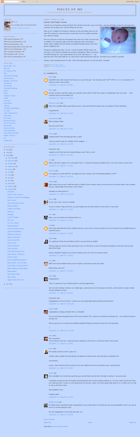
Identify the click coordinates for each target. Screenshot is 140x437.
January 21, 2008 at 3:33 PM (61, 344)
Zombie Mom (8, 140)
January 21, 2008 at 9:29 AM (61, 293)
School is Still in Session (15, 194)
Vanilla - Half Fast (9, 135)
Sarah (50, 276)
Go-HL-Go (7, 101)
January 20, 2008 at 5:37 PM (61, 113)
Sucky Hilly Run (12, 248)
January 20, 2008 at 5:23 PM (61, 85)
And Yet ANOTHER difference (16, 260)
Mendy (51, 373)
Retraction (10, 211)
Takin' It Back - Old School (15, 254)
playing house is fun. (57, 66)
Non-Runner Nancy (10, 120)
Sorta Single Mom (9, 130)
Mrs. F (91, 54)
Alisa (5, 73)
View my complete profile (20, 28)
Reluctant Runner (54, 103)
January (10, 189)
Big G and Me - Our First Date (16, 263)
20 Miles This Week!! (14, 209)
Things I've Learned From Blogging (18, 197)
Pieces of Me (70, 9)
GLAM (6, 98)
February (11, 186)
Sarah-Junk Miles (9, 128)
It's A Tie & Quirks (13, 223)
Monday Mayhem (12, 226)
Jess (50, 260)
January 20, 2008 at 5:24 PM (61, 98)
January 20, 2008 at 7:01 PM (61, 155)
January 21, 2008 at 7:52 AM (61, 271)
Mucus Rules (11, 277)
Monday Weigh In (12, 206)
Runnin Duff (7, 125)
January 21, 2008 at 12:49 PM (61, 330)
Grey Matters (8, 103)
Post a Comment (49, 419)
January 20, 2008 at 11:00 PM (61, 194)
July (9, 172)
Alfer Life (7, 68)
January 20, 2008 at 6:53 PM (61, 144)
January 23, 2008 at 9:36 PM (61, 415)
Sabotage (10, 214)
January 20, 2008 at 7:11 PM (61, 166)
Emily (5, 93)
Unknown (52, 171)
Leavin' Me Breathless (14, 231)
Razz (50, 214)
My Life (51, 134)
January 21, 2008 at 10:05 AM (61, 304)
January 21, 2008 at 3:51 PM (61, 368)
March (10, 183)
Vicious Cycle (11, 243)
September (11, 166)
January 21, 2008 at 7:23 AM (61, 209)
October (10, 163)
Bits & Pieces (11, 200)
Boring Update (11, 271)
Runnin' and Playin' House (15, 228)
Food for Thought (12, 217)
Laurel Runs (7, 115)
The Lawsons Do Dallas (11, 133)
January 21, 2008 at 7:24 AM (61, 220)
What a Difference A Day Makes (17, 268)
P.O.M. (15, 22)
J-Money (6, 105)
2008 (8, 155)
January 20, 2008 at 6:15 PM (61, 129)
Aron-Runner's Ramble (11, 76)
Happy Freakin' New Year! (15, 280)
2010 (8, 150)
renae (50, 335)
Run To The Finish (9, 123)
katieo (51, 348)
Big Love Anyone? (13, 246)
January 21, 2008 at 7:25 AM (61, 233)
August (10, 169)
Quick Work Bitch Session (15, 203)
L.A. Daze (7, 111)
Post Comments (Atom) (60, 426)
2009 (8, 152)
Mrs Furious (7, 118)
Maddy (51, 238)
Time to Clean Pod (13, 240)
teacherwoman (53, 118)
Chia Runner (8, 83)
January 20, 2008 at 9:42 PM (61, 176)
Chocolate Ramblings (10, 88)
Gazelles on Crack (10, 96)
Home (90, 422)
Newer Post (47, 422)
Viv (50, 160)
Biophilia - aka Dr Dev (11, 81)
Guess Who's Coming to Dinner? (17, 265)
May (9, 178)
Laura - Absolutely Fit (10, 113)
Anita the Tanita (12, 257)
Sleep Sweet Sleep (13, 274)
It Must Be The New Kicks (15, 251)
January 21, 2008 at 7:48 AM (61, 255)
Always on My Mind (13, 237)
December (11, 158)
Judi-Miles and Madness (11, 108)
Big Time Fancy (9, 78)
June (9, 175)
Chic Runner (8, 86)
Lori (50, 225)
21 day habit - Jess (10, 66)
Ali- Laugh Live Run (10, 71)
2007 (8, 284)
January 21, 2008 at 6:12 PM (61, 397)
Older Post (132, 422)
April (9, 180)
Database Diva (53, 402)
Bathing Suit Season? (14, 234)
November (11, 161)
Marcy (51, 77)
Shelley (51, 181)
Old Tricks (10, 220)
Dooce (6, 91)
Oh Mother (10, 192)
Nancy (51, 199)
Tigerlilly (51, 309)
